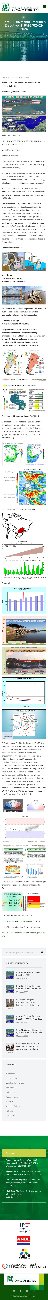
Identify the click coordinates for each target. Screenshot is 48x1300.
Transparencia (12, 1115)
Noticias (26, 33)
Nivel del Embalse (22, 77)
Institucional (11, 1087)
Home (17, 33)
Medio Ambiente (13, 1097)
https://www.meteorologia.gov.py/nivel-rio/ (21, 921)
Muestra (9, 1101)
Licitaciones (11, 1092)
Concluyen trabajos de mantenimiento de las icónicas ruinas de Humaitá (27, 1002)
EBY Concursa (12, 1078)
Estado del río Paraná (15, 1083)
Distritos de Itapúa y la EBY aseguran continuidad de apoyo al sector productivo (27, 1046)
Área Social (10, 1073)
